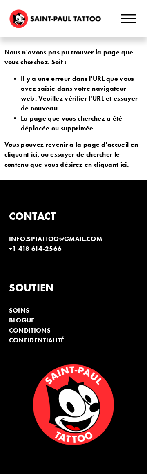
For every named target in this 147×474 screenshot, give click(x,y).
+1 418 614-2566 (35, 249)
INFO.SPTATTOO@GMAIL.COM (55, 239)
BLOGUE (22, 320)
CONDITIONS (30, 330)
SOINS (19, 310)
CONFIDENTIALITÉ (37, 340)
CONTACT (32, 216)
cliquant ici (21, 154)
